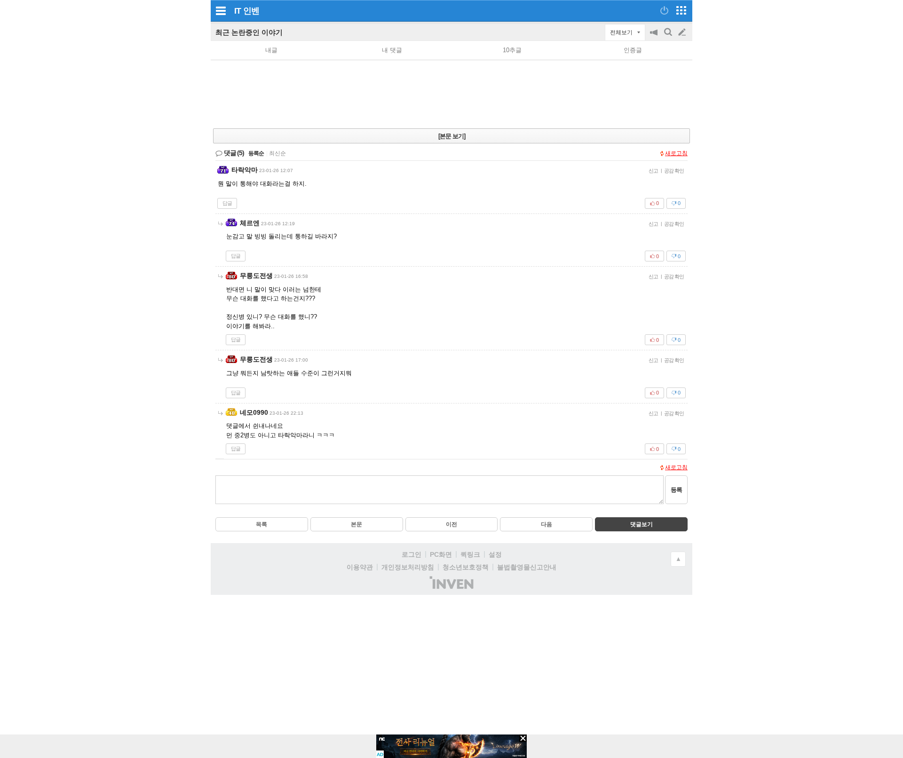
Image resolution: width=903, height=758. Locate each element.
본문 (356, 524)
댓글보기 (641, 524)
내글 (271, 50)
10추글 (512, 50)
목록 (261, 524)
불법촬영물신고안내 (526, 567)
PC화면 (441, 554)
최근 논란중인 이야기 (249, 32)
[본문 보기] (451, 136)
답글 (227, 203)
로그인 (411, 554)
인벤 (251, 11)
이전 (451, 524)
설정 (495, 554)
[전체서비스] (681, 10)
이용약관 (360, 567)
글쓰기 (683, 32)
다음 (546, 524)
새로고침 (676, 153)
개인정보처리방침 (407, 567)
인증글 (633, 50)
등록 (676, 489)
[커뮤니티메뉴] (220, 10)
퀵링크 (470, 554)
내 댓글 (392, 50)
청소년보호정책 (466, 567)
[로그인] (664, 10)
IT (237, 11)
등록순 (256, 153)
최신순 (277, 153)
